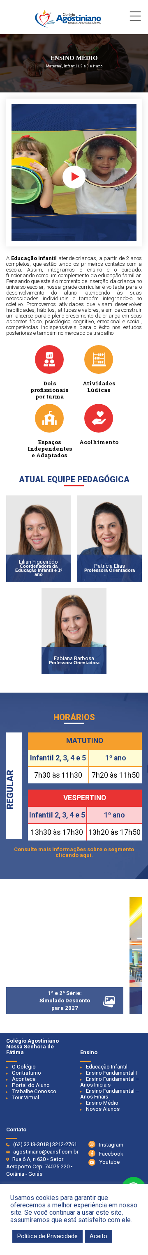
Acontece (23, 1079)
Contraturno (26, 1073)
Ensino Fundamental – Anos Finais (109, 1094)
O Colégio (24, 1067)
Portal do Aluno (31, 1085)
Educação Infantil (106, 1067)
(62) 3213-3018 (31, 1144)
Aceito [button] (98, 1236)
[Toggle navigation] (135, 18)
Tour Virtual (25, 1097)
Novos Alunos (103, 1109)
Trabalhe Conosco (34, 1091)
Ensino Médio (102, 1103)
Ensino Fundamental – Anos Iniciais (109, 1082)
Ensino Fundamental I (111, 1073)
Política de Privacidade (47, 1236)
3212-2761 (64, 1144)
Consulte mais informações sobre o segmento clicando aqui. (74, 852)
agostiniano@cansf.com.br (46, 1152)
